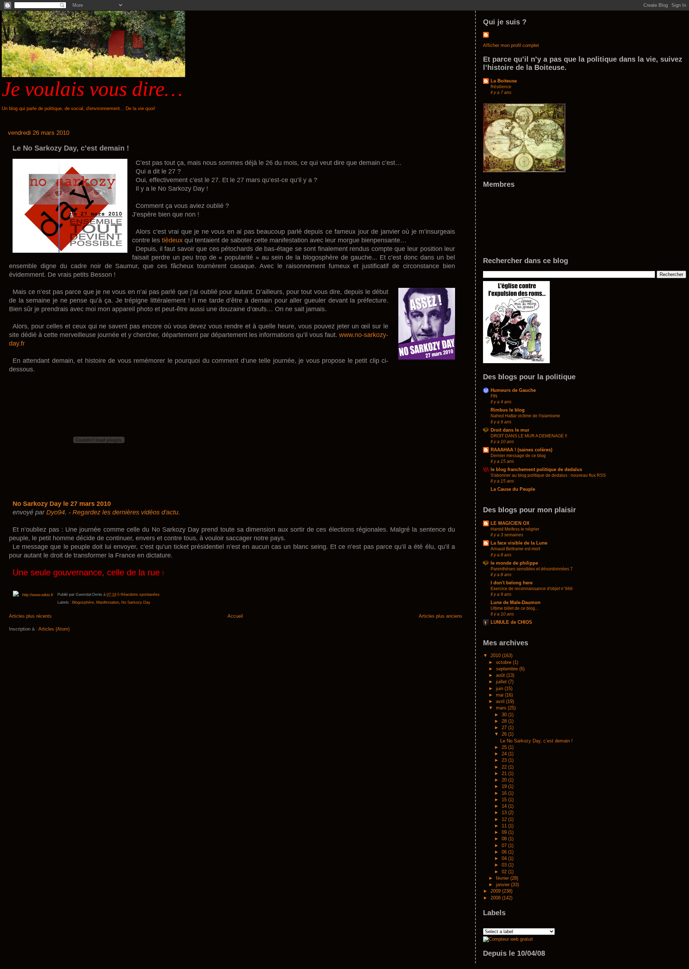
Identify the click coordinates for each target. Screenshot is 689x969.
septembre (507, 668)
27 (505, 727)
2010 (496, 655)
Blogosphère (83, 602)
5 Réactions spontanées (138, 594)
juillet (502, 681)
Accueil (235, 616)
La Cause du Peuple (513, 489)
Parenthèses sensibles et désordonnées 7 (532, 568)
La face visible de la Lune (519, 543)
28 (505, 721)
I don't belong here (512, 582)
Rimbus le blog (508, 410)
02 (505, 871)
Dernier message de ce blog (518, 455)
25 (505, 747)
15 (505, 799)
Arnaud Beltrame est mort (515, 548)
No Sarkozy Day (135, 602)
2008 (496, 898)
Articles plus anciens (440, 616)
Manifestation (107, 602)
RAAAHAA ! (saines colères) (521, 449)
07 (505, 845)
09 (505, 832)
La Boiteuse (504, 81)
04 (505, 858)
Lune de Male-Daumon (515, 602)
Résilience (501, 86)
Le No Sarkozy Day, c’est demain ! (71, 148)
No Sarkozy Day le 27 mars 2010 (62, 503)
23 (505, 760)
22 (505, 767)
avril (501, 701)
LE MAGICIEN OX (510, 523)
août (501, 675)
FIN (494, 396)
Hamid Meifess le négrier (515, 529)
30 (505, 714)
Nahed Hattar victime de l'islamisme (525, 415)
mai (500, 695)
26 (505, 734)
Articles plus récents (30, 616)
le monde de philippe (514, 563)
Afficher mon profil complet (511, 45)
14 (505, 806)
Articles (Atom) (54, 629)
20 (505, 780)
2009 (496, 891)
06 (505, 852)
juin (500, 688)
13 (505, 812)
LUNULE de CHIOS (511, 622)
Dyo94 (55, 512)
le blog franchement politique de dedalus (536, 469)
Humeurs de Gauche (513, 390)
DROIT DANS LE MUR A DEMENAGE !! (529, 435)
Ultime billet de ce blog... (514, 608)
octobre (504, 662)
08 (505, 838)
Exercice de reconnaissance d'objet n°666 (532, 588)
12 (505, 819)
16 (505, 793)
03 (505, 865)
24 (505, 753)
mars (502, 708)
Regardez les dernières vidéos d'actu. (126, 512)
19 (505, 786)
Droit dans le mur (510, 430)
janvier (503, 884)
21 (505, 773)
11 (505, 825)
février (503, 878)
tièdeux (172, 240)
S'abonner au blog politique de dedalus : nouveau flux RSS (548, 475)
